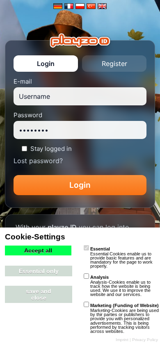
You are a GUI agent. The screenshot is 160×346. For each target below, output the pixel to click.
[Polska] (80, 6)
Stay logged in (51, 149)
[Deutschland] (57, 6)
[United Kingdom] (102, 6)
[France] (68, 6)
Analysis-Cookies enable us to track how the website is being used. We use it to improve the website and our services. (120, 286)
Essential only (39, 271)
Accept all (38, 250)
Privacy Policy (145, 339)
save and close (38, 294)
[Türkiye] (91, 6)
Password (28, 115)
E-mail (23, 81)
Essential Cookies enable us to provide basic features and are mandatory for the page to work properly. (121, 257)
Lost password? (38, 161)
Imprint (122, 339)
